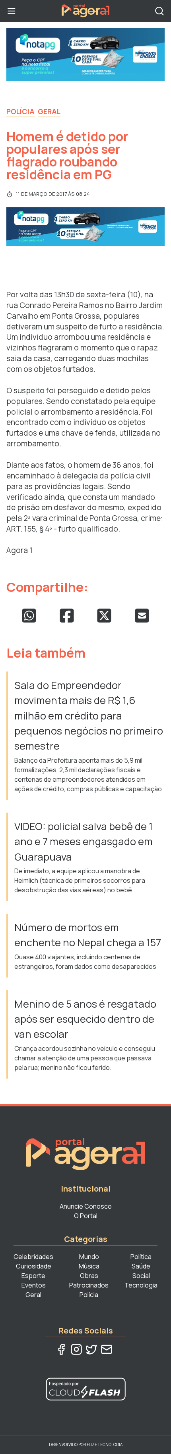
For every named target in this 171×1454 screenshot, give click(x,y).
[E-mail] (107, 1349)
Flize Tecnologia (104, 1444)
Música (89, 1266)
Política (141, 1256)
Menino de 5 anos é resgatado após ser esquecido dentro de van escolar (85, 1019)
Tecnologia (140, 1285)
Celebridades (33, 1256)
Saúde (141, 1266)
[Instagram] (76, 1349)
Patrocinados (89, 1285)
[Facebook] (61, 1349)
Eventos (33, 1285)
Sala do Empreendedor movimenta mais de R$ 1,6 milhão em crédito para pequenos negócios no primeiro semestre (88, 715)
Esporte (33, 1275)
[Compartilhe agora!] (29, 616)
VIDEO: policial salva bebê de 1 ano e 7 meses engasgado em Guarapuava (83, 841)
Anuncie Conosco (86, 1206)
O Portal (85, 1215)
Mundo (89, 1256)
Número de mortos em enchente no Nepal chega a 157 (87, 934)
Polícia (20, 111)
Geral (49, 111)
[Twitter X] (91, 1349)
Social (141, 1275)
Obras (89, 1275)
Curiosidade (33, 1266)
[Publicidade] (85, 54)
